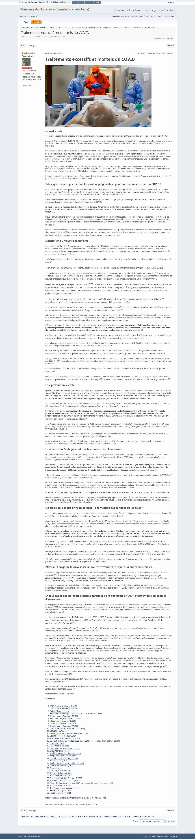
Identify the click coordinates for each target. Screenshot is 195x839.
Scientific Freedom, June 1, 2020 (63, 736)
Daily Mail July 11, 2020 (59, 711)
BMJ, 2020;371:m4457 (59, 731)
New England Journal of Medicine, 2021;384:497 (69, 733)
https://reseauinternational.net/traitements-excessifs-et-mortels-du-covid (75, 798)
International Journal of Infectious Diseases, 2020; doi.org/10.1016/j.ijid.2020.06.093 (85, 741)
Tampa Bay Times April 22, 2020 (63, 756)
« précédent (159, 39)
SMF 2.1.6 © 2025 (24, 836)
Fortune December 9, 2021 (61, 785)
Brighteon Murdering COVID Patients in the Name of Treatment (76, 713)
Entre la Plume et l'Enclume (63, 694)
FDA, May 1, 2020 (57, 743)
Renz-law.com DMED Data (60, 770)
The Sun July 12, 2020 (59, 760)
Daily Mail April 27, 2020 (60, 751)
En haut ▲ (173, 836)
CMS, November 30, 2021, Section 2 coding (67, 728)
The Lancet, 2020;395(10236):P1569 (65, 738)
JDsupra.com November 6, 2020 (63, 721)
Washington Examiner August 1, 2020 (65, 753)
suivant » (170, 39)
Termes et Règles (162, 836)
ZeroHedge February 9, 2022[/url (64, 780)
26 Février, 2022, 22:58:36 (53, 53)
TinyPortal (146, 836)
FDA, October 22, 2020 (59, 746)
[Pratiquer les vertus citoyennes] (23, 82)
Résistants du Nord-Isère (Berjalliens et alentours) (54, 9)
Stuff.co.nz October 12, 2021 (61, 766)
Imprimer (170, 46)
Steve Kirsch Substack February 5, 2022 (66, 778)
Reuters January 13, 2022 (60, 790)
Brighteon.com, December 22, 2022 (65, 718)
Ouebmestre (28, 53)
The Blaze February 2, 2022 (61, 773)
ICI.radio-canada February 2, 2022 (64, 758)
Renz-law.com (55, 768)
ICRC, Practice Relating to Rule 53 (63, 706)
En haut (23, 811)
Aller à (135, 821)
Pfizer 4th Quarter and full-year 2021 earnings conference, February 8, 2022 (81, 783)
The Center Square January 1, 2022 (64, 788)
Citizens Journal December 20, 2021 (64, 716)
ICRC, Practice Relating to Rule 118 (64, 708)
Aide (153, 836)
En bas (22, 46)
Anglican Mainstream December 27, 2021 (67, 763)
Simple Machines (35, 836)
